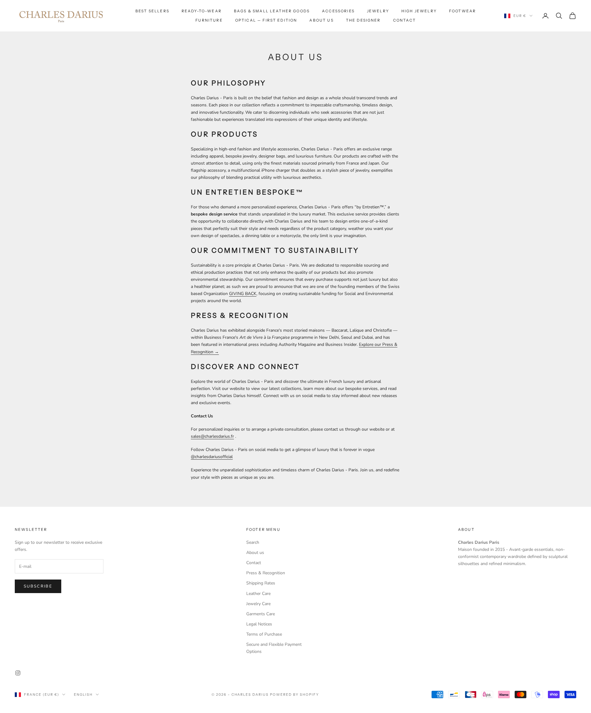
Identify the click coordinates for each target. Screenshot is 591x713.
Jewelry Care (258, 604)
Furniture (209, 20)
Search (252, 542)
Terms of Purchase (264, 634)
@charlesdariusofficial (212, 457)
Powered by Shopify (294, 694)
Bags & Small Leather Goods (272, 11)
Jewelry (378, 11)
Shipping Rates (260, 583)
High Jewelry (419, 11)
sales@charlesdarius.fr (212, 436)
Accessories (338, 11)
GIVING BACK (242, 294)
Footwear (462, 11)
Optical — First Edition (266, 20)
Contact (404, 20)
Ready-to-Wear (202, 11)
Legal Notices (259, 624)
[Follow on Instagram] (18, 673)
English (83, 694)
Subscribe (38, 586)
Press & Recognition (265, 573)
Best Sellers (152, 11)
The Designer (363, 20)
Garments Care (260, 614)
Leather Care (258, 593)
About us (321, 20)
